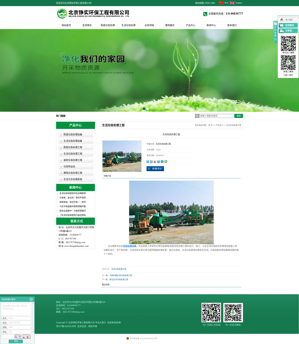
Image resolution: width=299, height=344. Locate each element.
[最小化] (31, 299)
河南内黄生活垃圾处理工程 (120, 275)
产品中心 (190, 25)
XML (213, 3)
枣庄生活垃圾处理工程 (118, 279)
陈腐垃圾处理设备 (73, 134)
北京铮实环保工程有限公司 (81, 322)
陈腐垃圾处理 (108, 25)
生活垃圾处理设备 (73, 141)
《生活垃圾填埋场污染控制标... (73, 215)
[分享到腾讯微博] (158, 161)
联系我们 (232, 25)
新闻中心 (211, 25)
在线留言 (289, 25)
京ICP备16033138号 (66, 326)
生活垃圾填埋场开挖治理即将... (73, 193)
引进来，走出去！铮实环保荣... (73, 197)
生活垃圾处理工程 (73, 153)
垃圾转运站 (69, 166)
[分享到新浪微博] (155, 161)
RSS (207, 3)
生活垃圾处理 (128, 25)
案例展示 (170, 25)
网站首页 (66, 25)
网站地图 (199, 3)
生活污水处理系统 (73, 179)
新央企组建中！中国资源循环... (73, 211)
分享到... (289, 30)
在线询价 (155, 168)
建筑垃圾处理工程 (73, 173)
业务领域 (149, 25)
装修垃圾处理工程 (73, 160)
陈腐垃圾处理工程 (73, 147)
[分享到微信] (165, 161)
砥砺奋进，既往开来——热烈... (73, 202)
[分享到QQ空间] (151, 161)
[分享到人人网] (162, 161)
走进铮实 (87, 25)
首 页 (210, 125)
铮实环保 (92, 326)
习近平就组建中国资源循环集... (73, 206)
